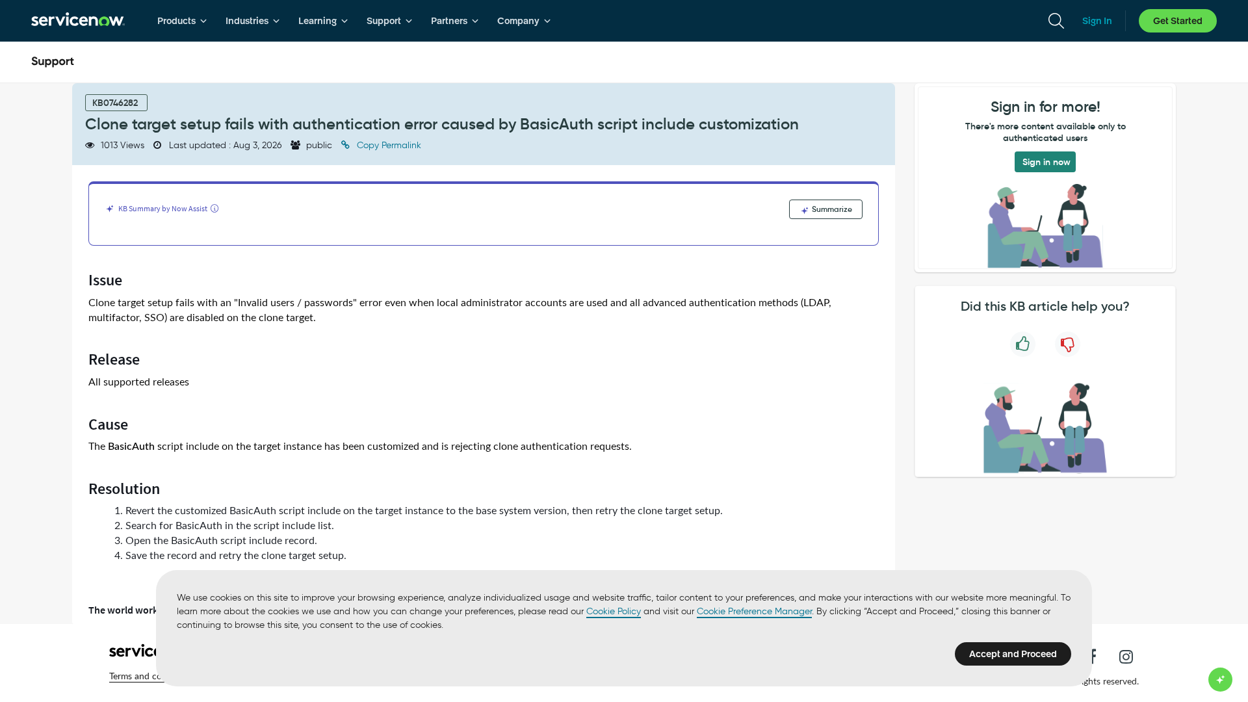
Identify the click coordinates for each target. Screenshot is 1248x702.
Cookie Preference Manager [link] (754, 611)
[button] (151, 676)
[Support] (52, 62)
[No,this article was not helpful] (1067, 344)
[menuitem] (182, 21)
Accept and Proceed (1013, 654)
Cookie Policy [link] (613, 611)
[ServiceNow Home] (78, 20)
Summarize (831, 209)
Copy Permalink (387, 145)
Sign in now (1046, 162)
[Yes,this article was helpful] (1022, 344)
